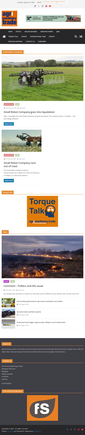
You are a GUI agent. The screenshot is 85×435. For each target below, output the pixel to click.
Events (24, 36)
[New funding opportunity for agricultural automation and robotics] (8, 302)
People (18, 32)
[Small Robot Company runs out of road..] (21, 141)
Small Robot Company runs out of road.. (20, 164)
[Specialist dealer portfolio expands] (8, 313)
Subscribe (42, 41)
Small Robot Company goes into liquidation (29, 112)
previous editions (15, 41)
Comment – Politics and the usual (23, 286)
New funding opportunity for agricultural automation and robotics (40, 301)
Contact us (30, 41)
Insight (52, 36)
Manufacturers (47, 32)
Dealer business (31, 32)
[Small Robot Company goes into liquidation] (42, 78)
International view (38, 36)
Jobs (58, 32)
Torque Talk (13, 36)
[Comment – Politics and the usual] (42, 257)
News (10, 32)
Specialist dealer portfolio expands (29, 312)
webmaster (22, 108)
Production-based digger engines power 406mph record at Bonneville (41, 322)
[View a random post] (80, 36)
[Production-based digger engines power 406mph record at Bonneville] (8, 324)
